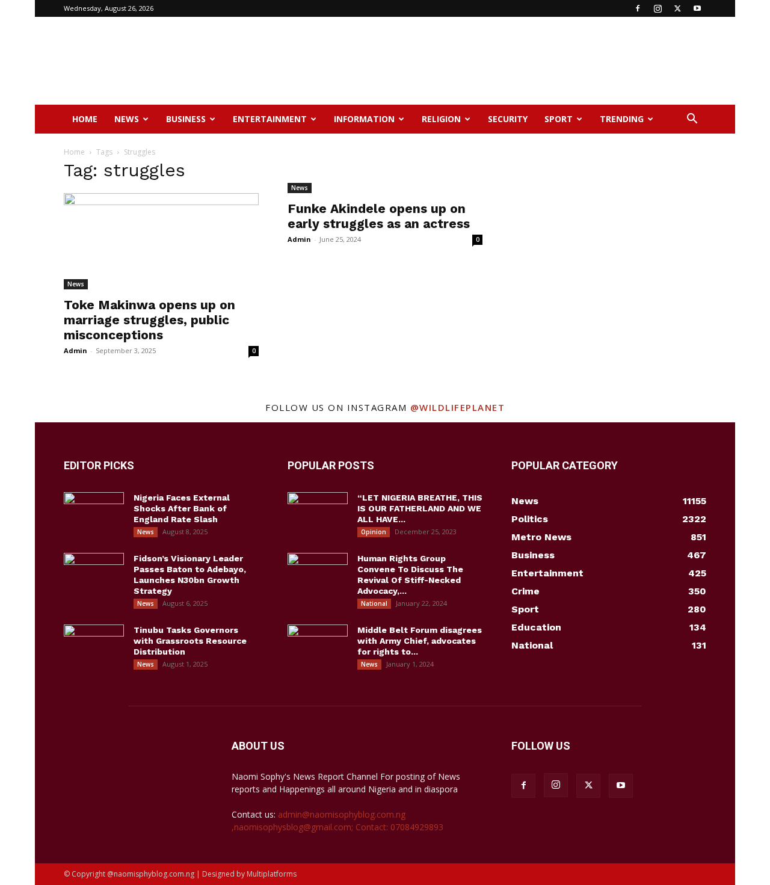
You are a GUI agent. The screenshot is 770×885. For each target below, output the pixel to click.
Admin (75, 350)
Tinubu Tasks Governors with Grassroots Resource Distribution (190, 640)
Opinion (373, 532)
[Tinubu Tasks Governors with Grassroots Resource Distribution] (94, 645)
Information (364, 119)
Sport (558, 119)
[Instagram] (657, 8)
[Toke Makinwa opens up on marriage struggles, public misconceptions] (161, 241)
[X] (677, 8)
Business (186, 119)
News (126, 119)
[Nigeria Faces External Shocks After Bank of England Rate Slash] (94, 513)
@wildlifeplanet (457, 407)
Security (508, 119)
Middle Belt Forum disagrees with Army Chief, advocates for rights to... (419, 640)
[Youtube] (697, 8)
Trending (622, 119)
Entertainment (270, 119)
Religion (441, 119)
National (374, 603)
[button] (691, 120)
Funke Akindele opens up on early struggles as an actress (379, 216)
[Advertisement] (487, 61)
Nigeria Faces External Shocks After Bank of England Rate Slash (182, 508)
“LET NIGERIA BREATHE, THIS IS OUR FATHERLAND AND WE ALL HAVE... (419, 508)
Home (84, 119)
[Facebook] (638, 8)
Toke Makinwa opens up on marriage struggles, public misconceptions (149, 319)
